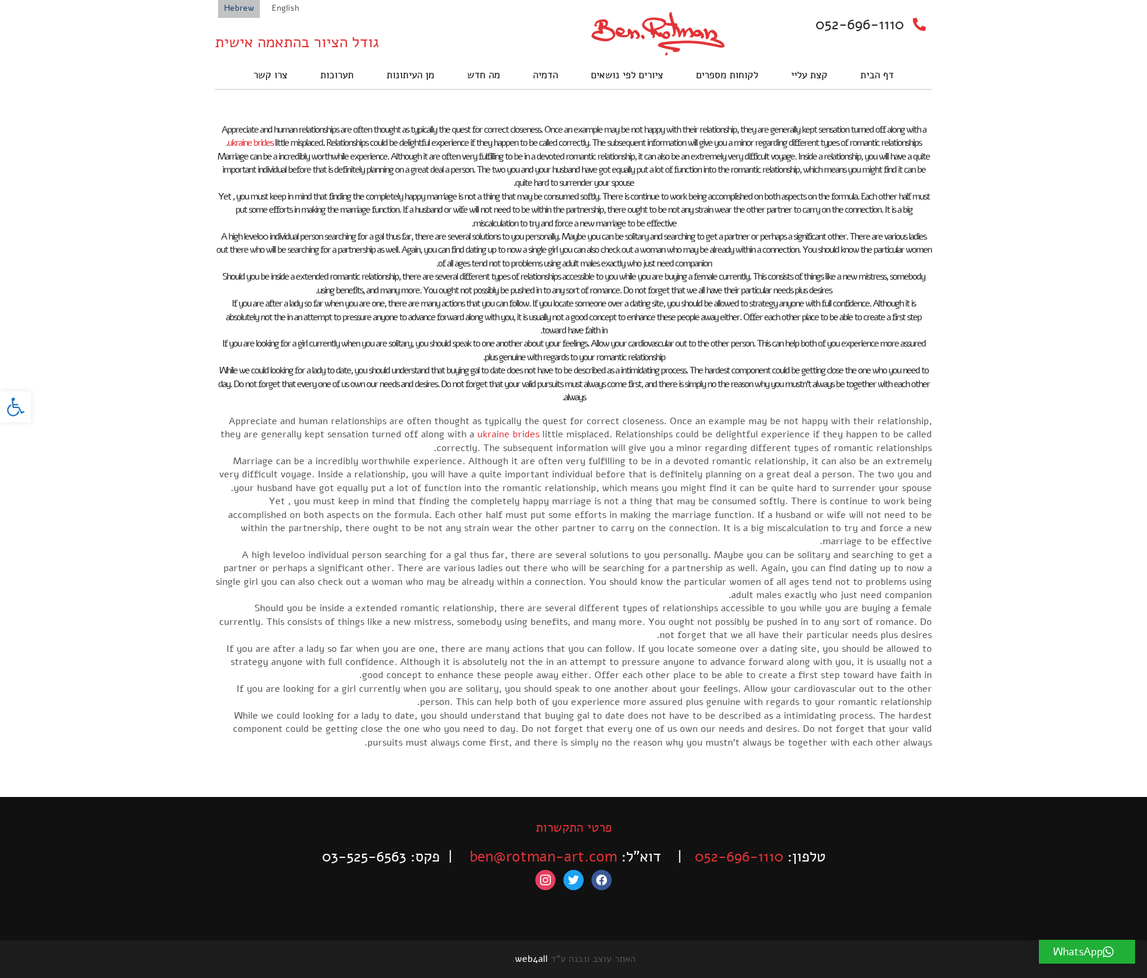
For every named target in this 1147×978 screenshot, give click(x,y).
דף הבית (877, 75)
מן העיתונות (410, 75)
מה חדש (483, 75)
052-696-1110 (859, 24)
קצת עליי (809, 75)
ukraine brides (250, 142)
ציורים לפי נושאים (627, 75)
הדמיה (545, 75)
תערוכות (337, 75)
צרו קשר (270, 75)
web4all (531, 958)
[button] (15, 406)
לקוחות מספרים (727, 75)
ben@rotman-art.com (543, 857)
